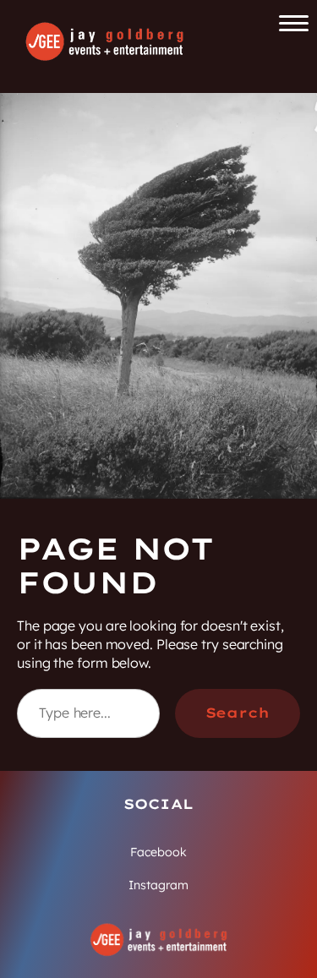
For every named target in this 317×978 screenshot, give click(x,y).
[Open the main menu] (294, 23)
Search (237, 712)
